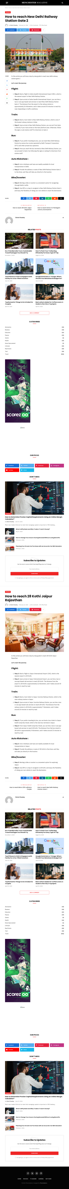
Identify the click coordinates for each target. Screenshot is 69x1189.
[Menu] (7, 3)
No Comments (34, 25)
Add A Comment (34, 313)
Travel (8, 12)
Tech (6, 351)
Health (7, 340)
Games (7, 338)
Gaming (41, 1179)
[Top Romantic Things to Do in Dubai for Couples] (19, 292)
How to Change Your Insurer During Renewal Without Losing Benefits (38, 538)
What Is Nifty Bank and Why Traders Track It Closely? (33, 529)
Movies (25, 1179)
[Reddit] (7, 94)
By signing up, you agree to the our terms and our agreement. (35, 578)
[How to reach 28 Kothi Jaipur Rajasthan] (34, 632)
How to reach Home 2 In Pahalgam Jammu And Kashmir (49, 209)
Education (7, 332)
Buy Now (48, 1179)
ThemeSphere (43, 1183)
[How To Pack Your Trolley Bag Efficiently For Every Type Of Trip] (50, 241)
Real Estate (8, 348)
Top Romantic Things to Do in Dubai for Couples (19, 303)
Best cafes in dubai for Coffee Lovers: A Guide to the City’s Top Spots (49, 303)
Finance (7, 335)
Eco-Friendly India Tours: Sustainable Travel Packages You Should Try (18, 252)
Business (7, 330)
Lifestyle (7, 346)
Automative (8, 327)
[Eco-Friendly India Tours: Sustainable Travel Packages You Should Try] (19, 241)
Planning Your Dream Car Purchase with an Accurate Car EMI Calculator (39, 546)
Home (6, 7)
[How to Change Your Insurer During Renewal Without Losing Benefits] (9, 540)
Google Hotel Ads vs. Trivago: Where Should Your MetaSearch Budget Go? (49, 277)
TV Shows (33, 1179)
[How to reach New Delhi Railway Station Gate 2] (34, 53)
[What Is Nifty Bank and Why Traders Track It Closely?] (9, 531)
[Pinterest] (7, 90)
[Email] (7, 103)
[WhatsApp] (7, 98)
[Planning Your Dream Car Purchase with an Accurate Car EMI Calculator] (9, 548)
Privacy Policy (44, 578)
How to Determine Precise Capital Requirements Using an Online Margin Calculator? (33, 518)
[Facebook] (7, 81)
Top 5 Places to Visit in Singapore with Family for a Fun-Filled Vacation (18, 277)
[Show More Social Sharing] (43, 30)
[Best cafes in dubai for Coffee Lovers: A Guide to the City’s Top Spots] (50, 292)
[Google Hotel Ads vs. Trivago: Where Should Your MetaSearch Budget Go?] (50, 266)
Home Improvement (10, 343)
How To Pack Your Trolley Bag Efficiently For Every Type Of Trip (47, 252)
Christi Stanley (14, 25)
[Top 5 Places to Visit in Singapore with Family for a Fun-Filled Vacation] (19, 266)
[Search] (62, 3)
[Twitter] (7, 85)
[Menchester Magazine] (34, 2)
